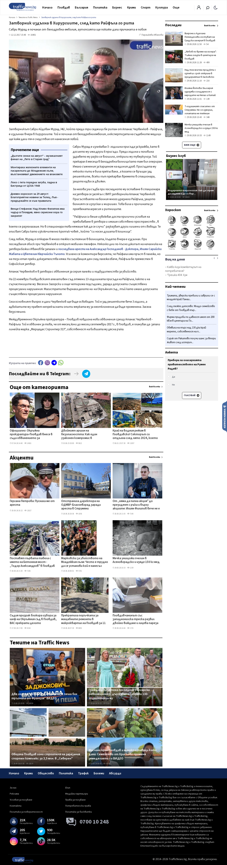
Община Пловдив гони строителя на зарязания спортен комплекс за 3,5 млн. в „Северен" (46, 756)
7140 (131, 513)
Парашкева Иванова (152, 34)
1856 (80, 513)
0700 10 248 (94, 822)
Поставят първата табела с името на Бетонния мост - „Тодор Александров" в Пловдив (32, 562)
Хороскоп (173, 210)
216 (207, 80)
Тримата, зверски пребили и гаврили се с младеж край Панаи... (191, 297)
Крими (131, 7)
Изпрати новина (224, 416)
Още (176, 7)
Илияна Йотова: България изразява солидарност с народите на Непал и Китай (200, 91)
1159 (131, 567)
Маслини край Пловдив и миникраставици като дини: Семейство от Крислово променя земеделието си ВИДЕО (123, 754)
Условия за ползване (21, 800)
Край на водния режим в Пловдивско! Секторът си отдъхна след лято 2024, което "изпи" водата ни (135, 435)
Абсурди (115, 773)
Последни (173, 25)
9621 (80, 443)
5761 (80, 571)
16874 (30, 763)
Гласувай (190, 395)
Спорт (145, 7)
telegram (54, 362)
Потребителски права (78, 806)
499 (207, 62)
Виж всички (154, 386)
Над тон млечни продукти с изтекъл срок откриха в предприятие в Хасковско (200, 73)
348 (207, 117)
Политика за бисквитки (78, 812)
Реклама (14, 794)
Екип (67, 788)
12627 (29, 510)
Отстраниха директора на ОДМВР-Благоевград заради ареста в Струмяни (81, 505)
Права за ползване (75, 800)
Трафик (83, 773)
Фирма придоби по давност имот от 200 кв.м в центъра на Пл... (190, 319)
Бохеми (99, 773)
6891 (80, 628)
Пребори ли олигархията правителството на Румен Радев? (187, 364)
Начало (47, 7)
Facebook (40, 362)
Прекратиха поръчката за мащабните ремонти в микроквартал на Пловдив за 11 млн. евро (83, 619)
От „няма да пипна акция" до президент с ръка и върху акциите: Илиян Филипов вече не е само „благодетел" (136, 505)
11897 (131, 443)
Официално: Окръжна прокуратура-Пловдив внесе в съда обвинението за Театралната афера (31, 435)
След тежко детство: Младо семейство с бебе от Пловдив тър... (191, 308)
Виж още (190, 145)
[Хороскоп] (191, 249)
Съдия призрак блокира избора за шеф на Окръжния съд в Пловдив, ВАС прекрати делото (33, 619)
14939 (30, 703)
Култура (161, 7)
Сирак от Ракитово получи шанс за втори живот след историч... (191, 340)
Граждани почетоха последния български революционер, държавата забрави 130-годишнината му (119, 694)
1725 (131, 628)
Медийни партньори (76, 794)
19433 (187, 197)
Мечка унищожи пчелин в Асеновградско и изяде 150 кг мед (136, 560)
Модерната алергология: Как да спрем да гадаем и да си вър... (191, 192)
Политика (100, 7)
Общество (46, 773)
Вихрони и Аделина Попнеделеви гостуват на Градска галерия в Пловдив (200, 37)
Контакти (15, 806)
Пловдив (63, 7)
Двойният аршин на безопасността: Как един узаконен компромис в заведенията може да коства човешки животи (82, 435)
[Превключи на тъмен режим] (215, 7)
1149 (208, 135)
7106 (29, 571)
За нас (13, 788)
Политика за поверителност (26, 812)
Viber (47, 362)
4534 (29, 628)
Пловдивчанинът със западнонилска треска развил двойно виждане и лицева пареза (135, 619)
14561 (29, 443)
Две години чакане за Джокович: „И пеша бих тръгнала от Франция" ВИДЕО (44, 696)
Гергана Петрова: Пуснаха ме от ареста (32, 503)
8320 (107, 703)
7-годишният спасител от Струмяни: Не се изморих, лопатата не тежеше (200, 110)
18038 (108, 763)
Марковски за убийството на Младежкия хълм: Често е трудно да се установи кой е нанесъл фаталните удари (84, 562)
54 (207, 44)
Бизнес (117, 7)
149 (207, 99)
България (81, 7)
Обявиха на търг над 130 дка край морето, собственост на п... (186, 330)
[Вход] (199, 8)
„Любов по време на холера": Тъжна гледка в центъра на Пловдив (201, 55)
